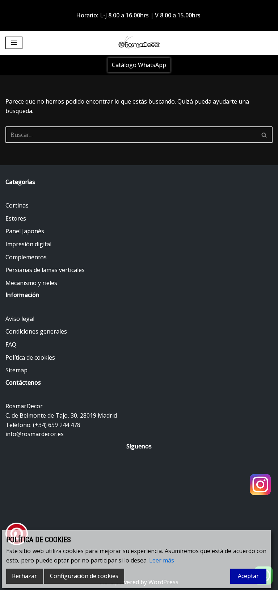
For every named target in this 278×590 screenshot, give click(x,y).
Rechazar (24, 576)
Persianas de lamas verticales (45, 270)
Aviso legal (19, 319)
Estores (15, 218)
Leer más (161, 560)
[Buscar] (264, 134)
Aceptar (248, 576)
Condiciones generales (36, 331)
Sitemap (16, 370)
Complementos (26, 257)
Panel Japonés (24, 231)
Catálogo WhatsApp (139, 65)
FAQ (10, 344)
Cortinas (17, 205)
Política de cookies (30, 357)
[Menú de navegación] (13, 43)
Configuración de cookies (84, 576)
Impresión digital (28, 244)
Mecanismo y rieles (31, 283)
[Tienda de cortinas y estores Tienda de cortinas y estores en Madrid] (139, 43)
